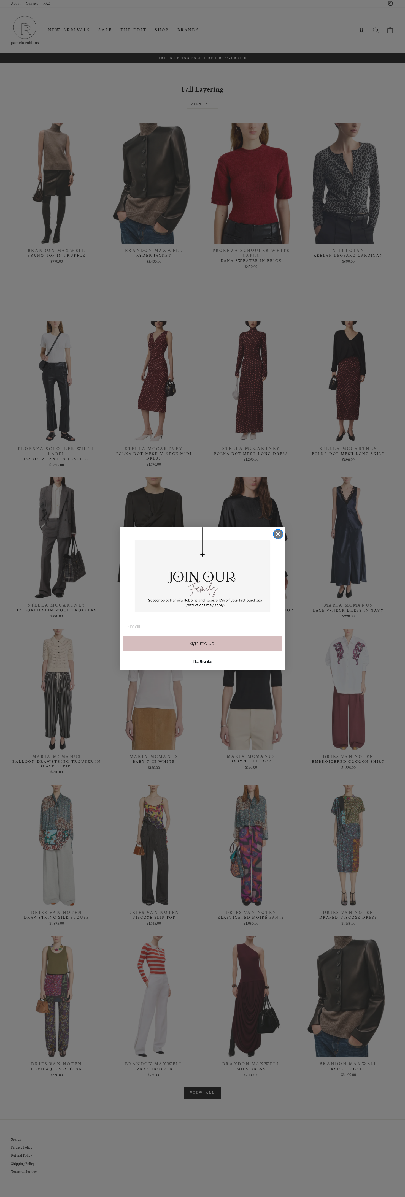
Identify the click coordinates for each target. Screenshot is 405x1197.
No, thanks (202, 661)
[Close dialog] (278, 534)
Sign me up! (202, 643)
